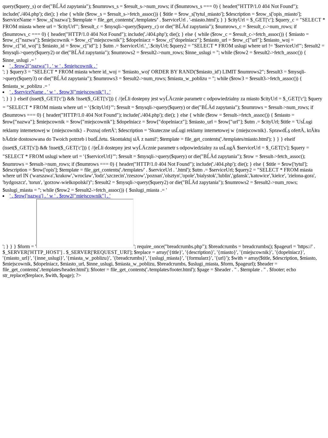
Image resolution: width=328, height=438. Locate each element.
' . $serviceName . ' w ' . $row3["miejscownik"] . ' (60, 92)
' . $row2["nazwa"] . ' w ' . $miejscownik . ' (53, 66)
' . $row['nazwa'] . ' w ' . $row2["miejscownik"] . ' (60, 195)
